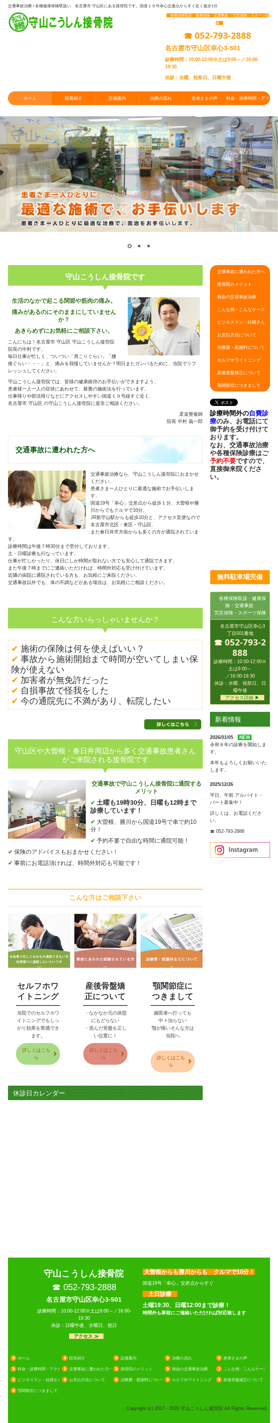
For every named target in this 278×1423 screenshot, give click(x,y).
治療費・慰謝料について (241, 347)
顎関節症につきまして (239, 385)
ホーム (30, 98)
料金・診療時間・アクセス (248, 98)
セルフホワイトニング (239, 360)
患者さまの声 (204, 98)
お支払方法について (236, 334)
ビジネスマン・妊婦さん (241, 322)
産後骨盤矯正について (239, 372)
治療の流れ (161, 98)
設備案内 (117, 98)
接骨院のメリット (234, 284)
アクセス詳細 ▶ (242, 697)
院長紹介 (73, 98)
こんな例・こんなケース (241, 309)
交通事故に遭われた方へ (241, 271)
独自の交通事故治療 (236, 296)
